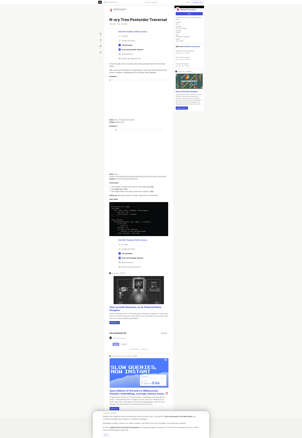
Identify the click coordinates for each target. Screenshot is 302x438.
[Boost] (100, 52)
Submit (116, 344)
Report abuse (144, 349)
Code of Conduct (134, 349)
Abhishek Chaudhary (119, 9)
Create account (197, 2)
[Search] (104, 2)
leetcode (113, 24)
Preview (124, 344)
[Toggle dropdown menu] (167, 273)
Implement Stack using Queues (184, 52)
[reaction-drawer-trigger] (100, 34)
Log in (188, 2)
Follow (189, 13)
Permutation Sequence (182, 65)
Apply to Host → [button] (182, 108)
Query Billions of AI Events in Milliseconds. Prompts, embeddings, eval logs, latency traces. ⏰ (139, 392)
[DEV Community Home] (100, 2)
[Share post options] (100, 58)
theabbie (124, 24)
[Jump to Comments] (100, 40)
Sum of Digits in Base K (182, 58)
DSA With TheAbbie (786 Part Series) (132, 32)
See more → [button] (114, 408)
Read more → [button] (115, 322)
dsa (118, 24)
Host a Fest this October (187, 91)
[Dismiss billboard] (205, 413)
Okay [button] (105, 435)
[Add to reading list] (100, 46)
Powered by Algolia (150, 2)
